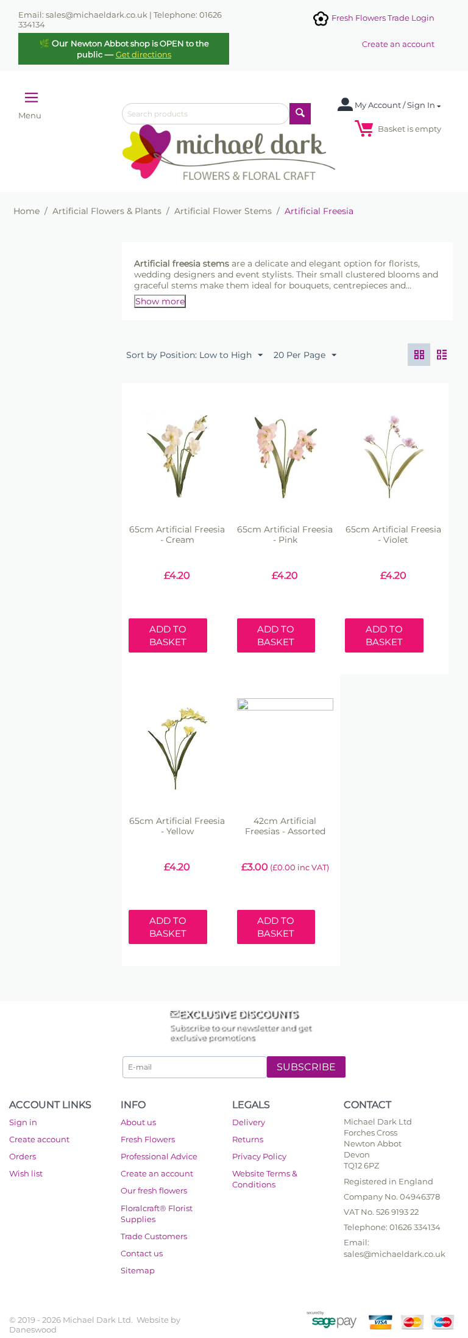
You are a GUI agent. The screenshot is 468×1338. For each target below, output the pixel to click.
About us (138, 1122)
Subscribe (306, 1067)
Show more (160, 301)
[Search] (300, 113)
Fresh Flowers (148, 1139)
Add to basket (167, 635)
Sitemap (138, 1270)
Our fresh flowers (154, 1190)
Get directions (143, 54)
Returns (247, 1139)
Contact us (142, 1253)
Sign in (23, 1122)
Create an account (398, 44)
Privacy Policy (259, 1156)
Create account (39, 1139)
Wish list (26, 1173)
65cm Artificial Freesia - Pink (285, 534)
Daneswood (33, 1329)
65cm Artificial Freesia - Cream (177, 534)
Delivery (248, 1122)
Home (26, 211)
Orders (22, 1156)
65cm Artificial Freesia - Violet (393, 534)
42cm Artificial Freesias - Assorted (285, 826)
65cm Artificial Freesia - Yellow (177, 826)
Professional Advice (159, 1156)
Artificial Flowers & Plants (106, 211)
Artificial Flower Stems (223, 211)
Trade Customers (154, 1236)
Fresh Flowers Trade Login (382, 18)
